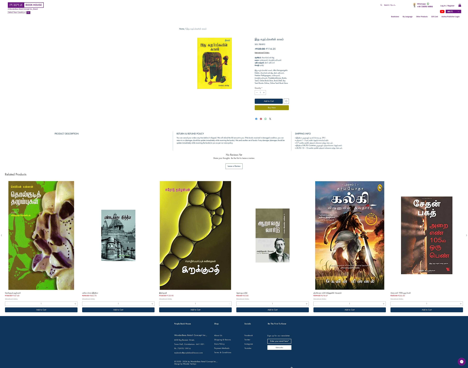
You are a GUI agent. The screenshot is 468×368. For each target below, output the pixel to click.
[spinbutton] (260, 92)
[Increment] (264, 92)
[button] (459, 5)
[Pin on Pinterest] (260, 118)
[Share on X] (270, 118)
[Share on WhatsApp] (265, 118)
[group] (234, 246)
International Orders (262, 52)
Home (181, 29)
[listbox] (453, 11)
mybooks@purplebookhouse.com (188, 353)
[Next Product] (466, 235)
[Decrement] (256, 92)
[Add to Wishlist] (286, 101)
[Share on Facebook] (256, 118)
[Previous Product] (1, 235)
